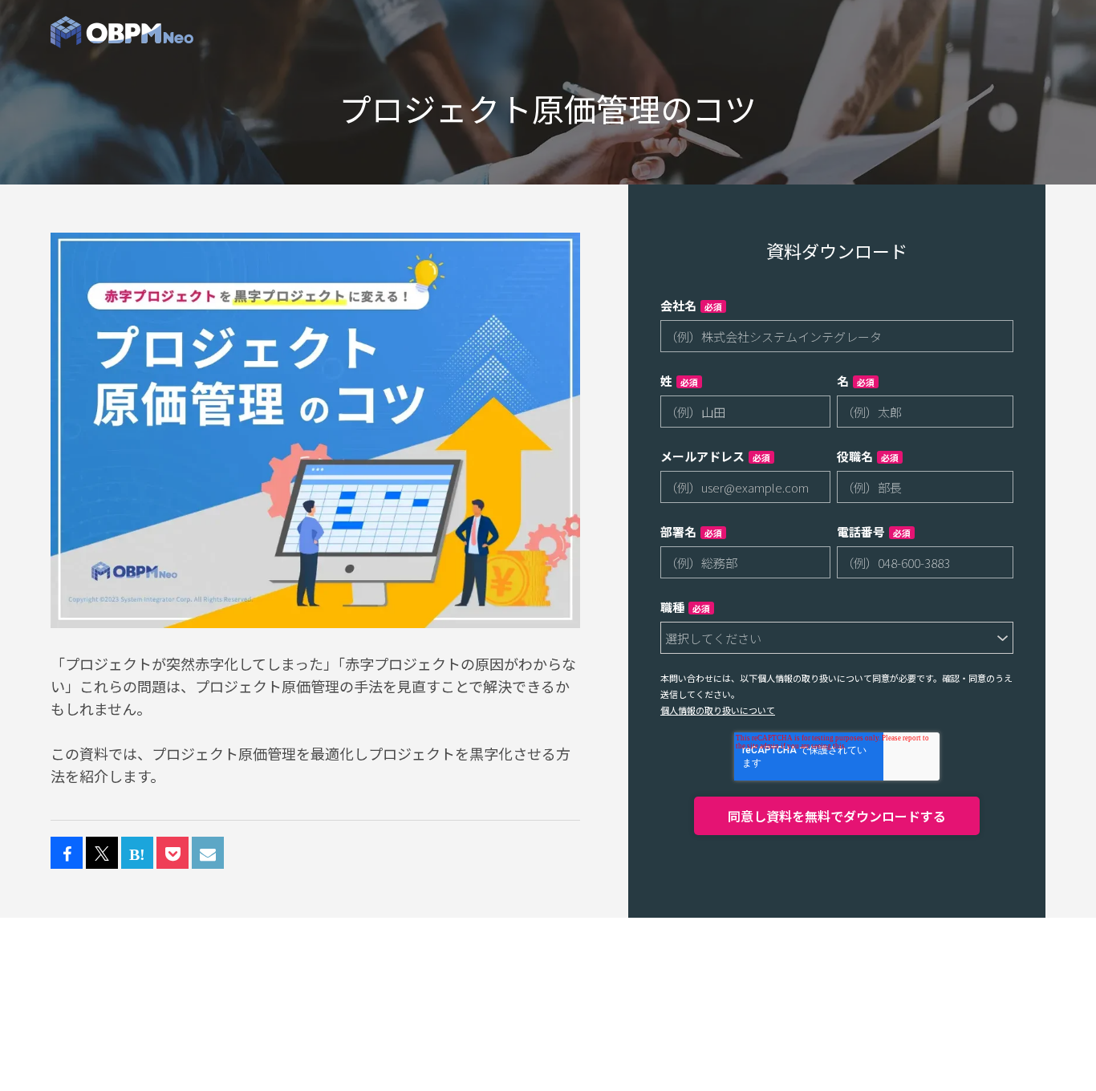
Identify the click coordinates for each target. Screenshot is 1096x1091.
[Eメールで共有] (208, 853)
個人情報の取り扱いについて (717, 710)
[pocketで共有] (172, 853)
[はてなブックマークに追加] (137, 853)
